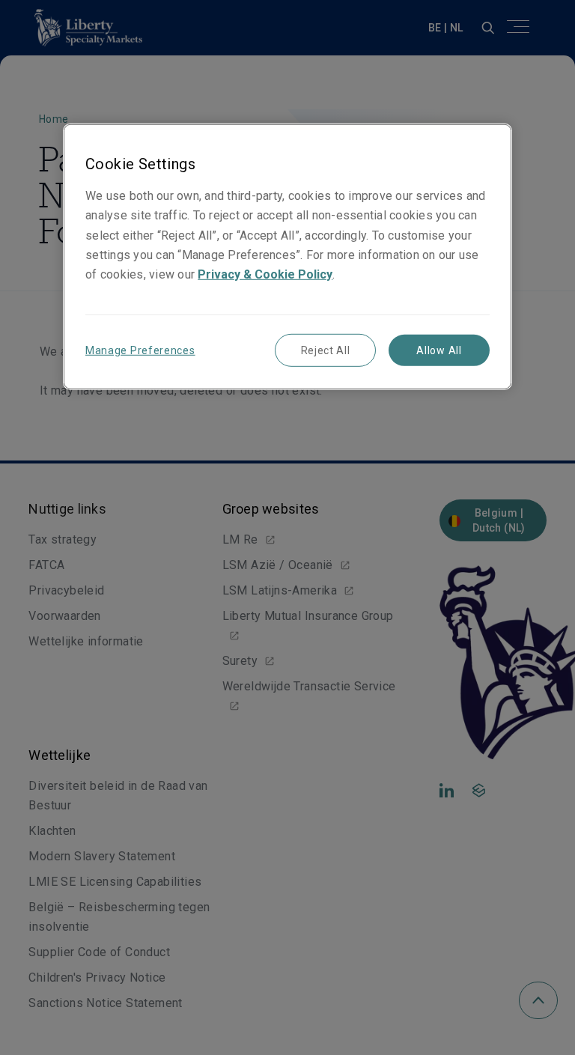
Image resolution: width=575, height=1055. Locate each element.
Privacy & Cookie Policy (265, 274)
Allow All (438, 350)
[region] (287, 256)
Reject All (325, 350)
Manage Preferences (140, 350)
